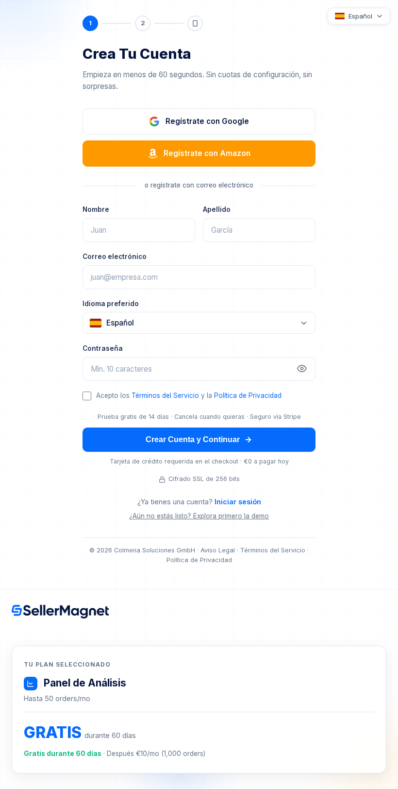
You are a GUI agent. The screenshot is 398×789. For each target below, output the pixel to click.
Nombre (96, 209)
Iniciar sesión (238, 501)
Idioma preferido (111, 304)
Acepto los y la (189, 395)
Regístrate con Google (207, 121)
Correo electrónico (115, 256)
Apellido (217, 209)
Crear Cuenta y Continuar (193, 439)
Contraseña (103, 348)
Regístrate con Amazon (207, 153)
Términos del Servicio (165, 395)
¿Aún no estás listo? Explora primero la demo (199, 516)
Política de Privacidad (248, 395)
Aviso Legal (217, 550)
